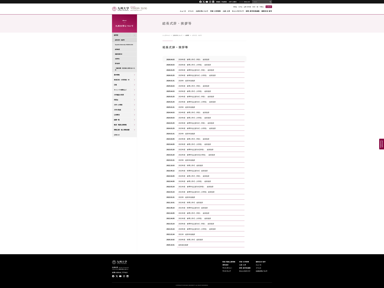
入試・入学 (226, 11)
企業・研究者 (247, 7)
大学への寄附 (118, 105)
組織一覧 (117, 120)
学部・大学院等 (215, 11)
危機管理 (268, 7)
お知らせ (117, 135)
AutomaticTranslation (381, 144)
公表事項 (117, 115)
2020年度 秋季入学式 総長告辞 (190, 240)
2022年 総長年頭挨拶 (186, 197)
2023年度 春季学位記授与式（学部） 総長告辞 (196, 123)
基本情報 (117, 75)
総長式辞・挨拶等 (120, 40)
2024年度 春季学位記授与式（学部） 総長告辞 (196, 96)
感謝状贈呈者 (118, 54)
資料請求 (225, 265)
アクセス (125, 272)
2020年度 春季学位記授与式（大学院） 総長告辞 (197, 229)
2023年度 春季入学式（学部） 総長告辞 (193, 139)
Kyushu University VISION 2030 (124, 44)
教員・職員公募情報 (120, 125)
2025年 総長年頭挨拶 (186, 107)
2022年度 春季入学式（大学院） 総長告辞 (194, 181)
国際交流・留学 (267, 11)
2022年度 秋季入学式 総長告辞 (190, 165)
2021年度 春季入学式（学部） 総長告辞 (193, 213)
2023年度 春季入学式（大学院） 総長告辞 (194, 144)
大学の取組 (117, 110)
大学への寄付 (233, 2)
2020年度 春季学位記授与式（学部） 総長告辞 (196, 224)
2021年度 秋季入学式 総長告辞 (190, 202)
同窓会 (116, 100)
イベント (191, 11)
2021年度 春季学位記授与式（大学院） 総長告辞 (196, 192)
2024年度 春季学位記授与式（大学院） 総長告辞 (197, 102)
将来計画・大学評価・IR (121, 80)
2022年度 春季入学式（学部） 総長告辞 (193, 176)
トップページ (166, 35)
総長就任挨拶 (183, 245)
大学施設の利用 (119, 95)
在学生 (240, 7)
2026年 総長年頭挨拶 (186, 81)
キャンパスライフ (238, 11)
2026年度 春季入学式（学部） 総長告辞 (193, 59)
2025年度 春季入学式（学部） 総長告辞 (193, 86)
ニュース (183, 11)
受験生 (235, 7)
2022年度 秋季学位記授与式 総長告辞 (193, 171)
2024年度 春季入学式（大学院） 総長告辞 (194, 118)
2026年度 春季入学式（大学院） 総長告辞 (194, 65)
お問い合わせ (116, 272)
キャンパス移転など (120, 90)
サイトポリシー (227, 268)
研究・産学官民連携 (253, 11)
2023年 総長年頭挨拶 (186, 160)
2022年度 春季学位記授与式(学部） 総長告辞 (195, 149)
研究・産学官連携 (244, 268)
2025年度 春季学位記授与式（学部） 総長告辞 (196, 70)
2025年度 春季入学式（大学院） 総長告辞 (194, 91)
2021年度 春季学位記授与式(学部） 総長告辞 (195, 187)
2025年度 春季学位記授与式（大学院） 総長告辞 (197, 75)
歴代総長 (117, 63)
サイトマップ (226, 271)
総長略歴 (117, 49)
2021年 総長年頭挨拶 (186, 234)
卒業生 (262, 7)
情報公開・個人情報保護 (121, 130)
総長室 (187, 35)
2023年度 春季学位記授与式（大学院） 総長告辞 (197, 128)
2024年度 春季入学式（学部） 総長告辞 (193, 112)
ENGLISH (247, 2)
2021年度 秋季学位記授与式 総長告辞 (193, 208)
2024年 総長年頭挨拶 (186, 134)
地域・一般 (255, 7)
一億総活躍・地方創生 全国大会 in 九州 (125, 69)
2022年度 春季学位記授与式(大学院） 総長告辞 (196, 155)
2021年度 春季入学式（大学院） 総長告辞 (194, 218)
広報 (115, 85)
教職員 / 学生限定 (221, 2)
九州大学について (202, 11)
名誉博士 (117, 58)
